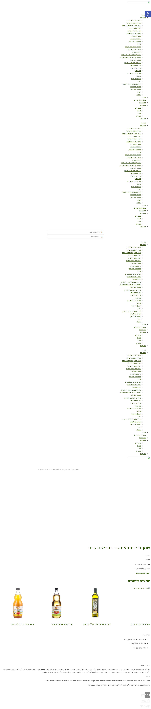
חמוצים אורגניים (136, 36)
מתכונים (143, 105)
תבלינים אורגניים (135, 68)
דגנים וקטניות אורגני (134, 31)
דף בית (143, 15)
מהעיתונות (142, 103)
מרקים (139, 111)
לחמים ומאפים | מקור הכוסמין (131, 84)
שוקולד (139, 95)
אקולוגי (139, 76)
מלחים (139, 44)
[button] (148, 14)
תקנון (148, 652)
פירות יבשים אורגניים (134, 20)
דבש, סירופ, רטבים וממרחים (131, 25)
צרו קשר (143, 119)
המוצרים (143, 18)
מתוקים (138, 116)
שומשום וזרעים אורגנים (133, 33)
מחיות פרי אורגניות (135, 41)
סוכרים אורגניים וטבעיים (133, 47)
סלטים (139, 113)
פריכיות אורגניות (135, 39)
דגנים (139, 81)
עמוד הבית (75, 469)
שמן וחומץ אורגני (135, 65)
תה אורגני (138, 71)
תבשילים (138, 108)
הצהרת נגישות (145, 661)
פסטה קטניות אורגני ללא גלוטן (131, 55)
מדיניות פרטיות (145, 656)
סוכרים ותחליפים (135, 87)
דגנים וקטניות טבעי (134, 28)
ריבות (139, 92)
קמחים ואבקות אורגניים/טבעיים (130, 57)
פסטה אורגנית (136, 52)
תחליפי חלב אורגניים (134, 73)
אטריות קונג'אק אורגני (134, 23)
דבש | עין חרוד (136, 79)
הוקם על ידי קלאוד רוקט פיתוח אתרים (137, 689)
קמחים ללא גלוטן (135, 60)
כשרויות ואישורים (140, 100)
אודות (144, 97)
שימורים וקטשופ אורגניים (132, 63)
